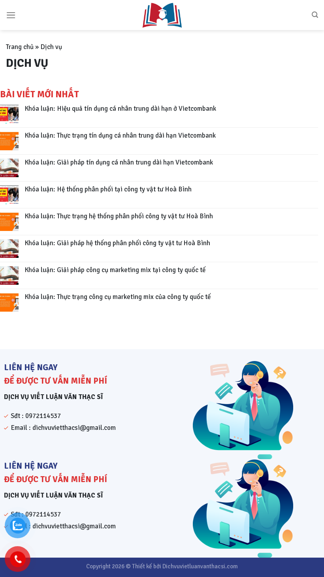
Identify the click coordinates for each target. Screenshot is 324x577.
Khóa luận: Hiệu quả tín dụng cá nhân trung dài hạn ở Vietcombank (120, 109)
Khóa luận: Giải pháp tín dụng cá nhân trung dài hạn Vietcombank (118, 162)
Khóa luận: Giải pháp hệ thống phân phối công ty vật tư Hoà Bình (117, 243)
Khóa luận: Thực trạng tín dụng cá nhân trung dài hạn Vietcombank (120, 136)
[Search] (315, 15)
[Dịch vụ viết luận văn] (162, 15)
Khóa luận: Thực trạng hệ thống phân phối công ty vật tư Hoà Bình (118, 216)
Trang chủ (20, 47)
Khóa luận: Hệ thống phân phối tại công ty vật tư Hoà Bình (108, 189)
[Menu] (11, 15)
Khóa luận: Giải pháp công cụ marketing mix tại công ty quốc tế (114, 270)
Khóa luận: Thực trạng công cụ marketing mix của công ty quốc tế (117, 297)
